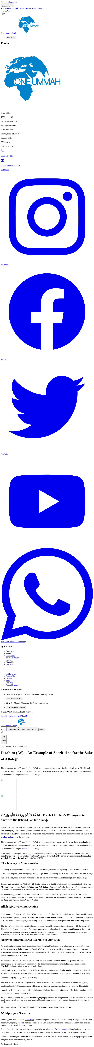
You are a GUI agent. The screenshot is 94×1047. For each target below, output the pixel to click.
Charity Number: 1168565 (16, 707)
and (7, 837)
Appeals (10, 38)
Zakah (57, 1029)
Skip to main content (9, 2)
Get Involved (11, 674)
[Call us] (8, 12)
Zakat (3, 716)
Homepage (10, 651)
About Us (9, 662)
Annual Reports (12, 685)
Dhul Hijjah (29, 1020)
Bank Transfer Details (14, 699)
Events (8, 660)
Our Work (10, 664)
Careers (9, 678)
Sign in (3, 729)
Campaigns (10, 656)
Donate (41, 730)
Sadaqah (63, 1029)
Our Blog (9, 683)
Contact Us (10, 676)
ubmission (27, 848)
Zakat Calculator (12, 658)
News (8, 681)
